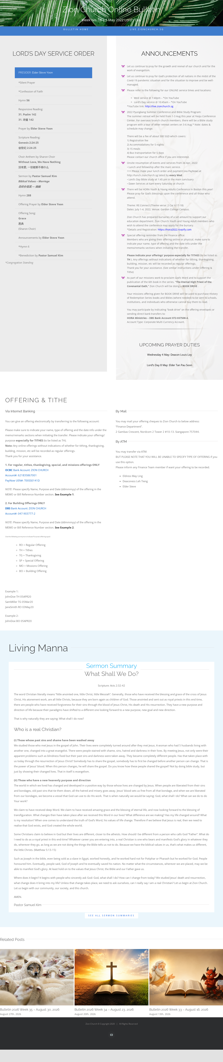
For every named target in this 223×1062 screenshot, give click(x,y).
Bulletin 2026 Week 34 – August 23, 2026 (104, 1009)
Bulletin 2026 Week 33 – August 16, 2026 (178, 1009)
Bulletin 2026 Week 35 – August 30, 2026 (29, 1009)
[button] (2, 982)
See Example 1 (64, 494)
